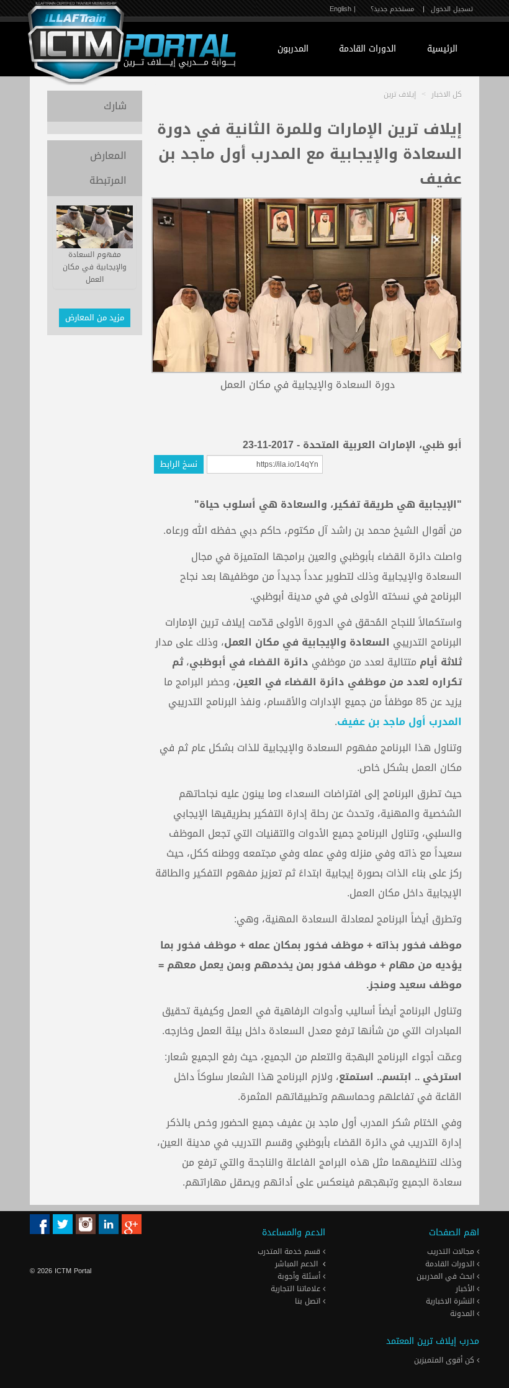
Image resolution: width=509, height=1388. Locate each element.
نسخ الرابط (178, 464)
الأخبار (466, 1289)
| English (343, 9)
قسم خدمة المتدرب (290, 1251)
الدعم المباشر (296, 1264)
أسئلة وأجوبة (300, 1276)
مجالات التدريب (452, 1251)
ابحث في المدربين (447, 1276)
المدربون (293, 48)
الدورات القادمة (367, 48)
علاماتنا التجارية (297, 1289)
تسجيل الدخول (452, 9)
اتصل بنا (309, 1301)
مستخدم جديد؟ (392, 9)
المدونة (463, 1313)
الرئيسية (442, 48)
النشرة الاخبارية (451, 1301)
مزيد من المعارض (94, 317)
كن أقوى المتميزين (445, 1360)
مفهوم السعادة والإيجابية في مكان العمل (95, 267)
